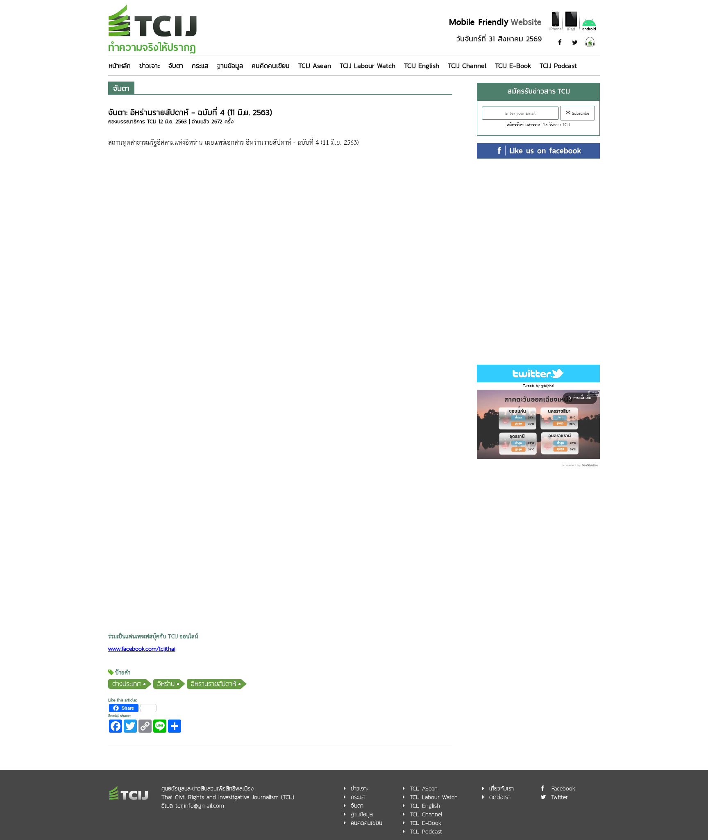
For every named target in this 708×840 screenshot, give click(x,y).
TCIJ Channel (467, 65)
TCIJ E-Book (513, 65)
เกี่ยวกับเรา (501, 788)
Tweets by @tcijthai (538, 385)
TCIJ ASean (424, 788)
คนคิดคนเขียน (271, 65)
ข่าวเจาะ (149, 65)
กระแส (200, 65)
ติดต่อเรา (500, 797)
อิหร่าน (166, 683)
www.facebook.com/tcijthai (141, 649)
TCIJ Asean (314, 65)
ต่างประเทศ (126, 683)
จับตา (175, 65)
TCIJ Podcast (558, 65)
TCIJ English (421, 65)
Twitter (559, 797)
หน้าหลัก (120, 65)
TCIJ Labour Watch (367, 65)
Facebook (563, 788)
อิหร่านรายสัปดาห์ (213, 683)
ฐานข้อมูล (230, 65)
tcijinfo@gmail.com (199, 805)
